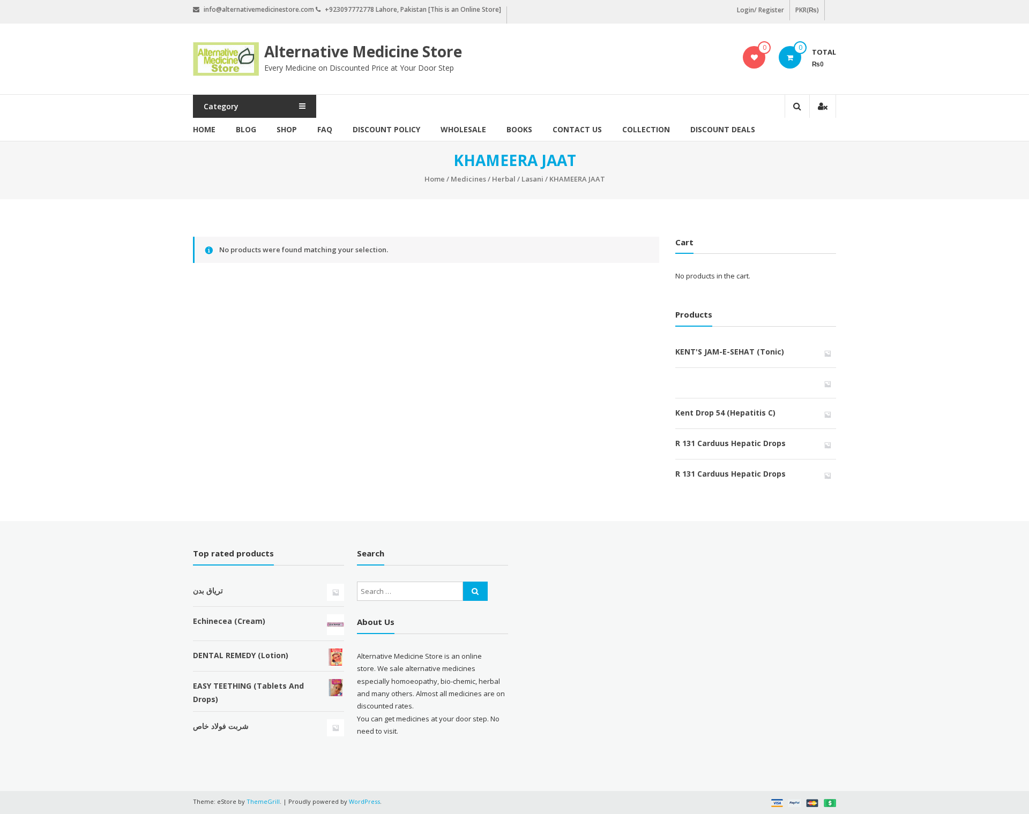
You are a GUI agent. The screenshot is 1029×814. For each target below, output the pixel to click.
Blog (246, 129)
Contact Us (577, 129)
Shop (287, 129)
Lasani (532, 179)
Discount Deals (722, 129)
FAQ (324, 129)
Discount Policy (386, 129)
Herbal (504, 179)
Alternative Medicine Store (363, 51)
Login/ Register (760, 9)
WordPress (364, 801)
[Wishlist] (754, 57)
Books (519, 129)
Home (204, 129)
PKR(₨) (807, 9)
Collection (646, 129)
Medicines (468, 179)
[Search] (475, 591)
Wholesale (463, 129)
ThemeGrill (263, 801)
